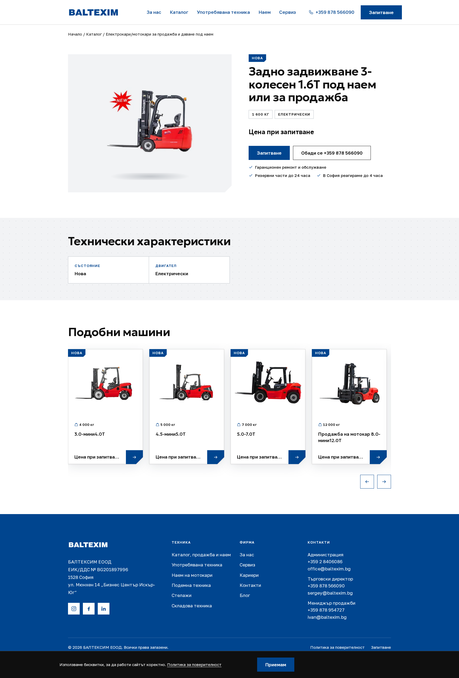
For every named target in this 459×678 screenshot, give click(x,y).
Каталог (179, 12)
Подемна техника (191, 585)
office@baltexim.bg (329, 568)
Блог (245, 595)
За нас (154, 12)
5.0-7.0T (246, 434)
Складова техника (192, 605)
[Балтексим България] (101, 12)
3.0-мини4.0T (89, 434)
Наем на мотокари (192, 575)
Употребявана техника (223, 12)
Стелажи (182, 595)
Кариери (249, 575)
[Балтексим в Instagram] (74, 609)
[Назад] (367, 482)
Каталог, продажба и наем (201, 554)
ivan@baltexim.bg (327, 617)
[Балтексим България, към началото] (94, 545)
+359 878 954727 (326, 610)
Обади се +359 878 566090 (332, 153)
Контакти (250, 585)
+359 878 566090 (326, 585)
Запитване (381, 12)
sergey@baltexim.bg (330, 593)
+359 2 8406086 (325, 561)
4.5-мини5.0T (171, 434)
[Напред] (384, 482)
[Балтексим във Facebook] (89, 609)
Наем (264, 12)
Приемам (275, 664)
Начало (75, 34)
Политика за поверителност (337, 647)
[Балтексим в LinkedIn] (103, 609)
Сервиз (287, 12)
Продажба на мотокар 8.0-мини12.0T (349, 437)
